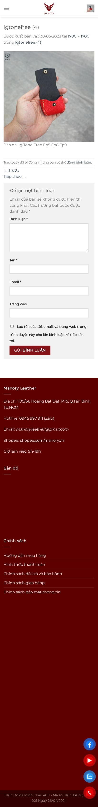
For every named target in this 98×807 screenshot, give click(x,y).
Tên (13, 260)
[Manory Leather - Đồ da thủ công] (49, 8)
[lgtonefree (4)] (49, 96)
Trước (11, 170)
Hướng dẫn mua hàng (25, 555)
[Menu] (6, 8)
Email (15, 282)
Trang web (18, 304)
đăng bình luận (79, 162)
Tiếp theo (15, 176)
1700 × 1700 (78, 36)
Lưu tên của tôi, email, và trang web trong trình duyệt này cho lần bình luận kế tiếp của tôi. (48, 333)
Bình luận (19, 219)
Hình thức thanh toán (24, 564)
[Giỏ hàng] (90, 8)
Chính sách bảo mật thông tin (32, 592)
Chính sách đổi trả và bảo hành (33, 574)
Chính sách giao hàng (24, 583)
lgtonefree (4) (28, 42)
